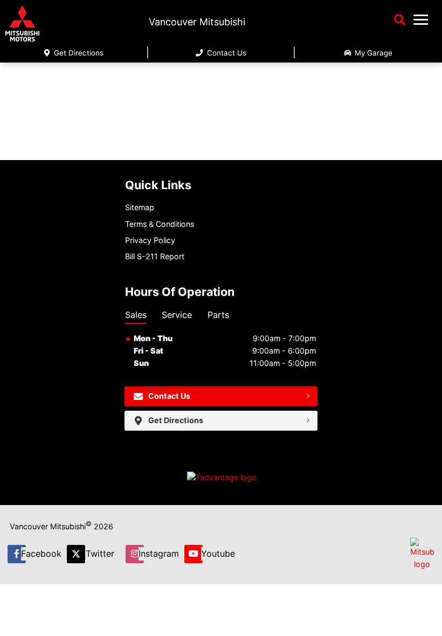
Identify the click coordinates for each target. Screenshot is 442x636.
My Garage (372, 53)
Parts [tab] (218, 314)
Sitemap (139, 207)
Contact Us (225, 53)
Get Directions (77, 53)
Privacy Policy (150, 240)
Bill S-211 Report (154, 256)
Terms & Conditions (159, 224)
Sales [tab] (136, 314)
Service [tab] (177, 314)
